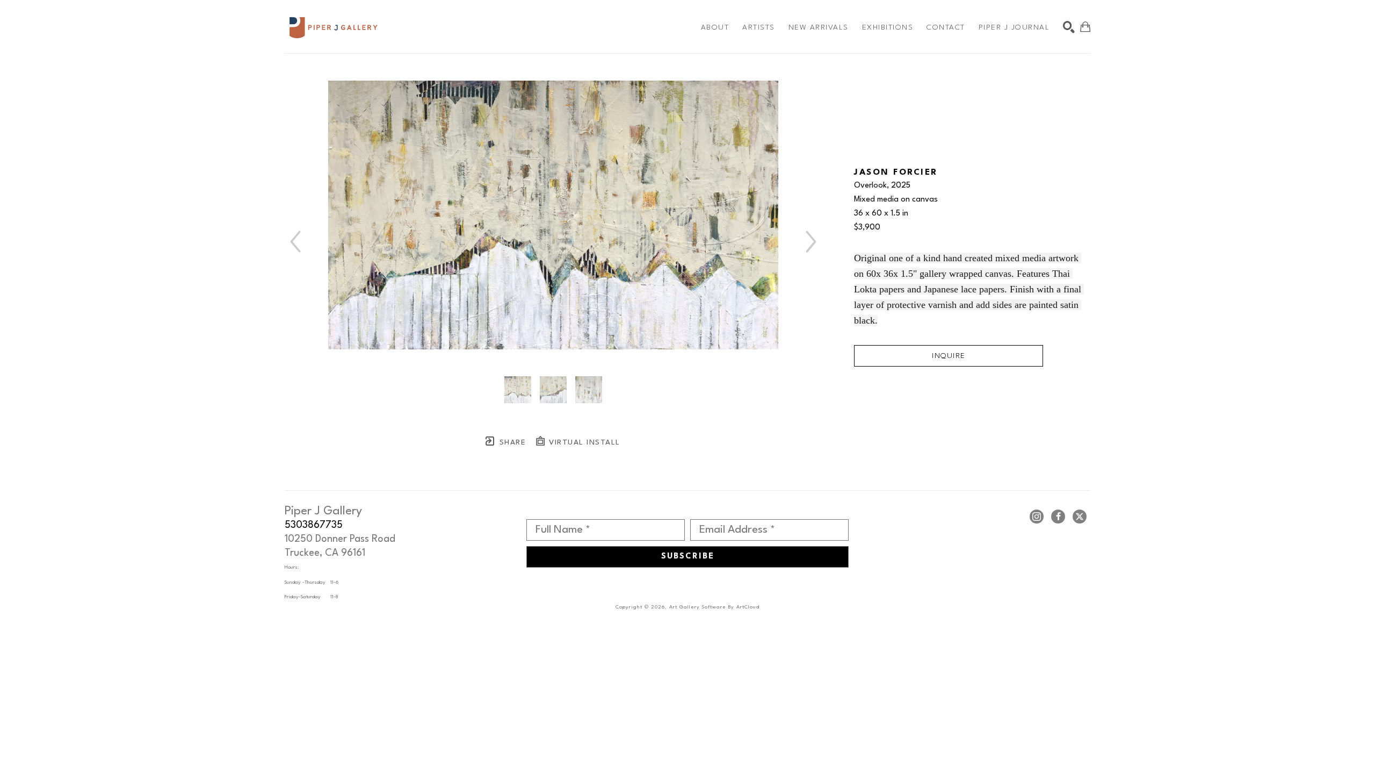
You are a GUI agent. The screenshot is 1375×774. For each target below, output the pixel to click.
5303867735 (314, 525)
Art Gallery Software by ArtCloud (714, 607)
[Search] (1069, 27)
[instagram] (1037, 517)
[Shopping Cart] (1085, 27)
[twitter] (1080, 517)
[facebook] (1058, 517)
